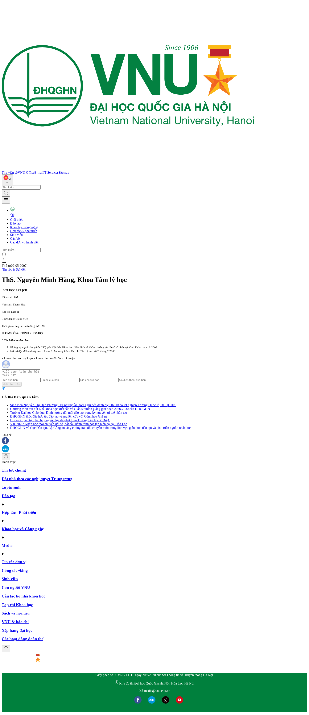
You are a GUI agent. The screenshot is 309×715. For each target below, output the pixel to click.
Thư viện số (10, 172)
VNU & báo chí (15, 622)
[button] (154, 441)
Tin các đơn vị (14, 562)
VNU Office (26, 172)
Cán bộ (15, 238)
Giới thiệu (16, 219)
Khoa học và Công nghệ (23, 529)
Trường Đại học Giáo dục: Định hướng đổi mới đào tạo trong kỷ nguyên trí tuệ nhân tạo (68, 412)
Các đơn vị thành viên (24, 242)
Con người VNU (16, 587)
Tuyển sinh (11, 487)
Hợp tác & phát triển (23, 231)
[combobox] (7, 179)
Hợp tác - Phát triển (19, 512)
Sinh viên (16, 235)
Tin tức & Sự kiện (14, 269)
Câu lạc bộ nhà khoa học (23, 596)
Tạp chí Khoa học (17, 605)
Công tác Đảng (15, 570)
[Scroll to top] (6, 648)
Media (7, 545)
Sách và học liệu (16, 613)
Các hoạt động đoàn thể (22, 639)
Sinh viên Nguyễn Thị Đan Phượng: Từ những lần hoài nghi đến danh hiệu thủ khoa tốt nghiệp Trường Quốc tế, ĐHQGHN (93, 405)
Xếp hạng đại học (17, 630)
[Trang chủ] (128, 168)
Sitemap (63, 172)
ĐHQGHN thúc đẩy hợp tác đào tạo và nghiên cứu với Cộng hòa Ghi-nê (58, 416)
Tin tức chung (14, 470)
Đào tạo (15, 223)
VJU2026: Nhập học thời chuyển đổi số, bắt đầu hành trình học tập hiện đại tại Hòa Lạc (68, 424)
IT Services (50, 172)
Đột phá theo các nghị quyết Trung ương (37, 479)
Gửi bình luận (11, 384)
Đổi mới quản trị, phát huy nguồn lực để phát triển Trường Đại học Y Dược (60, 420)
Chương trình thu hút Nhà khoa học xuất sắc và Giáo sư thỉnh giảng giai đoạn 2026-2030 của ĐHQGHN (80, 409)
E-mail (38, 172)
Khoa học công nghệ (24, 227)
